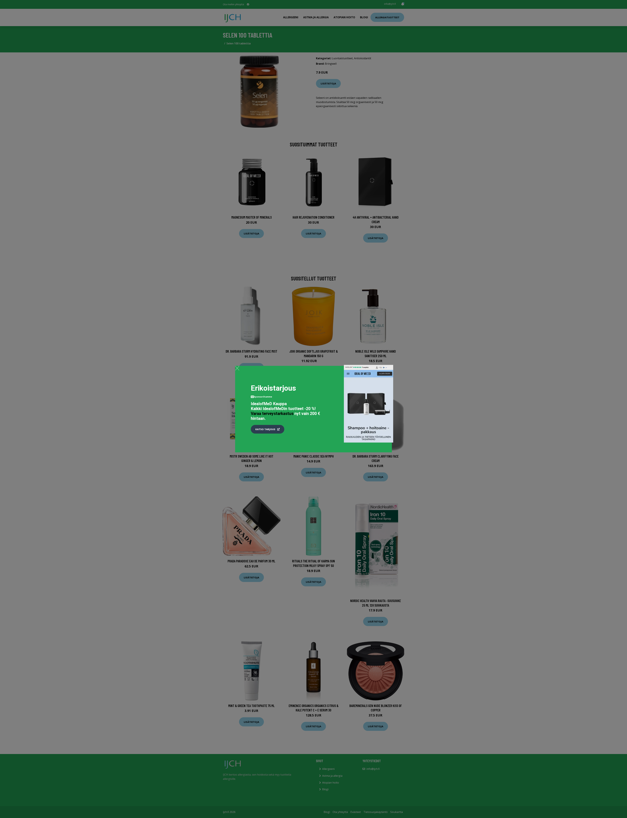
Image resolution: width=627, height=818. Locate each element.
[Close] (237, 368)
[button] (267, 429)
